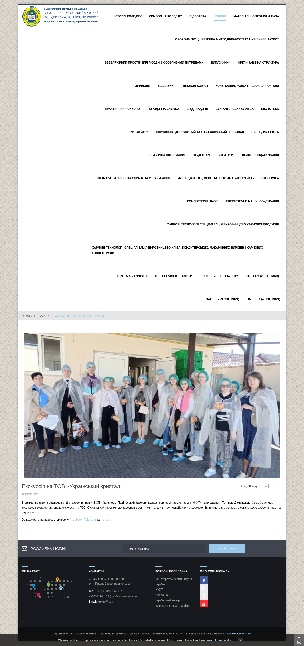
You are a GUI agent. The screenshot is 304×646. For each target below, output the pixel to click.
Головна (27, 315)
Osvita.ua (161, 595)
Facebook (76, 519)
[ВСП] (61, 16)
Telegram (90, 519)
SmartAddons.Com (239, 634)
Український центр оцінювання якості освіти (172, 603)
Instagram (107, 519)
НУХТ (159, 589)
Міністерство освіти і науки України (173, 581)
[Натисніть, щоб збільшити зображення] (152, 405)
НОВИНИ (43, 315)
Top (299, 642)
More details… (224, 640)
